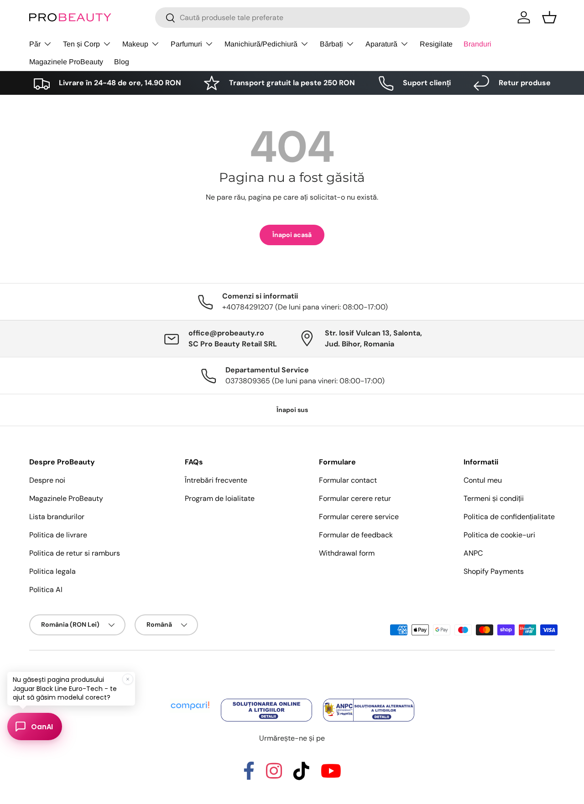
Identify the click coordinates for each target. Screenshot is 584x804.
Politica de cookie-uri (499, 535)
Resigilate (436, 44)
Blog (121, 62)
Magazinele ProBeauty (66, 62)
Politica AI (46, 589)
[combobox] (312, 17)
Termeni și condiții (494, 498)
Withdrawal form (347, 553)
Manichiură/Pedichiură (260, 44)
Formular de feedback (356, 535)
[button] (549, 17)
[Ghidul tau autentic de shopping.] (190, 699)
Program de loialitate (220, 498)
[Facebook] (249, 775)
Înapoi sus (292, 410)
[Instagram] (274, 775)
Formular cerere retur (355, 498)
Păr (35, 44)
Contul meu (483, 480)
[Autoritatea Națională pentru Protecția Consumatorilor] (368, 699)
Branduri (477, 44)
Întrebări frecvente (216, 480)
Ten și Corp (81, 44)
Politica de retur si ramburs (74, 553)
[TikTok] (301, 775)
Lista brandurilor (56, 516)
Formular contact (348, 480)
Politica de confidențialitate (509, 516)
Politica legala (52, 571)
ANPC (473, 553)
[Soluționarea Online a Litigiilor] (267, 699)
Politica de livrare (58, 535)
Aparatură (381, 44)
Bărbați (331, 44)
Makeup (135, 44)
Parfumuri (186, 44)
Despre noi (47, 480)
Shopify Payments (494, 571)
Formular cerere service (359, 516)
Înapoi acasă (292, 235)
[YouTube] (331, 775)
